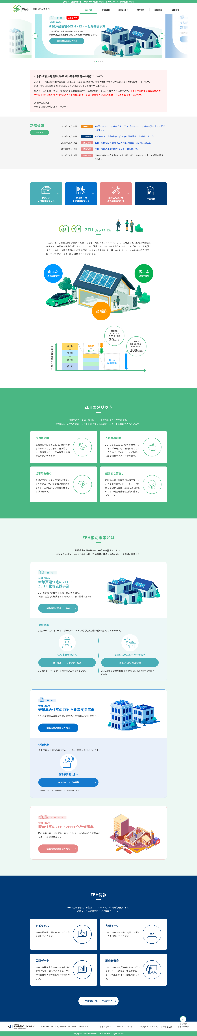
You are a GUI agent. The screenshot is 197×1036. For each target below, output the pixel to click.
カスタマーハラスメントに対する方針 (156, 1026)
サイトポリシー (184, 1026)
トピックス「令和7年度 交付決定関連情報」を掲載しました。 (125, 136)
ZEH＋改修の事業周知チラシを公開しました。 (117, 149)
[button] (94, 61)
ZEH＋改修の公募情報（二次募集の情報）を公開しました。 (123, 142)
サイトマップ (105, 1026)
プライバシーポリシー (125, 1026)
